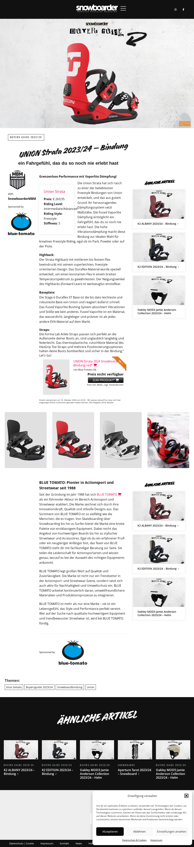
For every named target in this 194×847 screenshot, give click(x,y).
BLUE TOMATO (107, 494)
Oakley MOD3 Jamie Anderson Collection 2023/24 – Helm (159, 297)
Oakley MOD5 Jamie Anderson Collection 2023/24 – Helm (173, 762)
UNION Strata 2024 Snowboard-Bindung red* (95, 363)
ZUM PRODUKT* (104, 380)
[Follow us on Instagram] (175, 9)
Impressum (156, 840)
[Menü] (123, 8)
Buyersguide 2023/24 (39, 687)
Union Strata (54, 191)
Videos (92, 843)
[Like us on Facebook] (183, 9)
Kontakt (64, 843)
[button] (186, 796)
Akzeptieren (110, 831)
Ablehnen (139, 831)
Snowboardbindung (69, 687)
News (79, 843)
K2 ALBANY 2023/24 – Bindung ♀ (159, 209)
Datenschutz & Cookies (134, 840)
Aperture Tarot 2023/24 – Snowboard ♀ (135, 760)
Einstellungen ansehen (171, 831)
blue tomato (14, 687)
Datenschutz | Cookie (21, 843)
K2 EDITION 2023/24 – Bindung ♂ (159, 252)
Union (90, 687)
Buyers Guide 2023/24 (26, 137)
